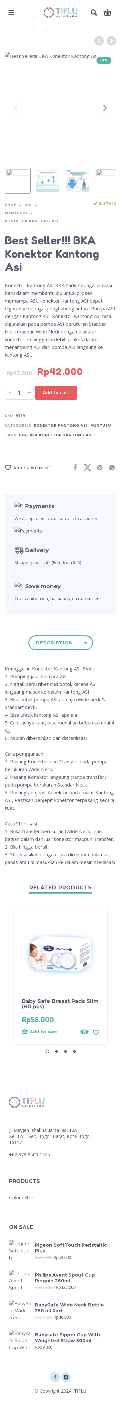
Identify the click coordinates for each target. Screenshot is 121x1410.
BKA (23, 434)
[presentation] (15, 107)
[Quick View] (84, 1032)
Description (54, 643)
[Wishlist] (96, 1032)
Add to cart (56, 392)
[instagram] (66, 1377)
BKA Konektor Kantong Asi (61, 434)
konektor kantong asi (32, 220)
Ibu (28, 204)
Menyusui (16, 212)
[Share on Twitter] (85, 467)
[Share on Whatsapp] (110, 467)
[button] (11, 13)
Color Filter (21, 1198)
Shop (10, 204)
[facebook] (55, 1377)
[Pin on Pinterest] (98, 467)
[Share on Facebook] (73, 467)
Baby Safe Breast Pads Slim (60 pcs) (60, 1004)
